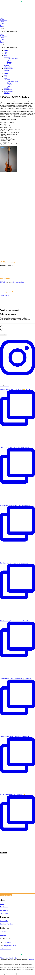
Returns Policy (4, 921)
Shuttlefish (31, 959)
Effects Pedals (4, 910)
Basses (5, 52)
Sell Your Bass (8, 67)
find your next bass (18, 282)
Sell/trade (2, 282)
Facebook (3, 932)
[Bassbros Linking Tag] (17, 16)
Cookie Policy (13, 958)
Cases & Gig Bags (12, 58)
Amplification (4, 907)
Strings (9, 60)
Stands (9, 63)
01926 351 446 (7, 942)
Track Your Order (9, 68)
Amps (5, 53)
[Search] (8, 974)
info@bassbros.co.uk (10, 945)
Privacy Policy (4, 958)
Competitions (4, 913)
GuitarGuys (7, 70)
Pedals (5, 55)
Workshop (6, 65)
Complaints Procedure (6, 924)
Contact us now (4, 295)
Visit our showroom (5, 949)
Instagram (3, 935)
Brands (6, 50)
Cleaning (9, 62)
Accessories (7, 57)
